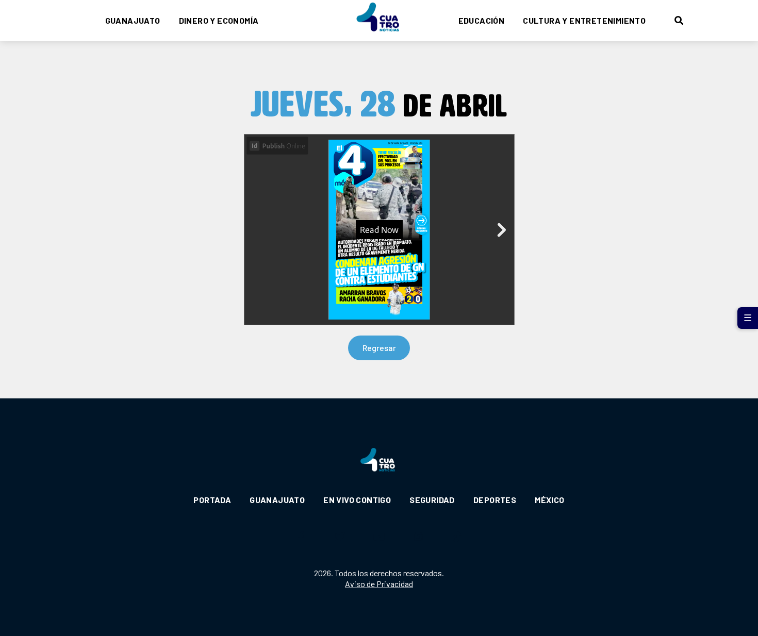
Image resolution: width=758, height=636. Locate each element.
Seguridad (432, 500)
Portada (212, 500)
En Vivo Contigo (357, 500)
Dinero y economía (219, 20)
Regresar (379, 348)
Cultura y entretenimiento (584, 20)
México (549, 500)
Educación (481, 20)
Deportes (494, 500)
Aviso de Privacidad (379, 584)
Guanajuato (132, 20)
